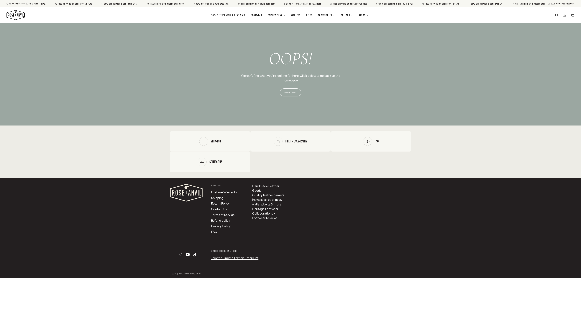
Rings (362, 15)
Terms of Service (223, 215)
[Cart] (572, 15)
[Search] (556, 15)
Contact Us (219, 209)
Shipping (217, 198)
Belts (309, 15)
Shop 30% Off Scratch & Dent (23, 4)
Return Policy (220, 203)
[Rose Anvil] (186, 193)
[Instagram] (180, 254)
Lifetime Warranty (224, 192)
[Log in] (564, 15)
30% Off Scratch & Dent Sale (228, 15)
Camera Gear (275, 15)
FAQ (214, 232)
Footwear (256, 15)
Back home (290, 92)
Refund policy (220, 220)
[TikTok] (195, 254)
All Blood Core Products (562, 4)
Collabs (345, 15)
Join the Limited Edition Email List (234, 258)
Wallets (295, 15)
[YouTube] (187, 254)
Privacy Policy (221, 226)
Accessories (325, 15)
